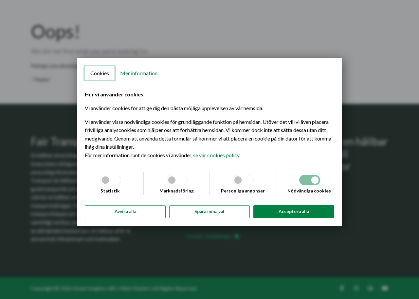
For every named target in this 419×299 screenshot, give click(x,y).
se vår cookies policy (216, 155)
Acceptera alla (294, 211)
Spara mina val (209, 211)
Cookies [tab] (99, 73)
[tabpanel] (209, 124)
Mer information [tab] (138, 73)
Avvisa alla (125, 211)
